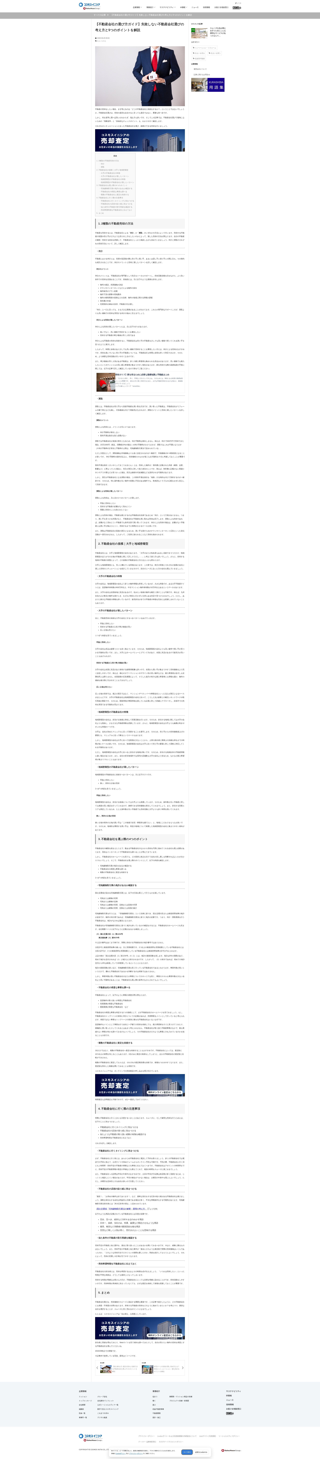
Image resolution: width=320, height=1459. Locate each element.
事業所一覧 (83, 1417)
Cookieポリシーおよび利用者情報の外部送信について (177, 1436)
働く (154, 1401)
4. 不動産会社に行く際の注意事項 (109, 198)
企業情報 (82, 1391)
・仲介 (101, 164)
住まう (154, 1396)
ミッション (83, 1396)
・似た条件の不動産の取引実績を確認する (115, 207)
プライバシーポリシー (146, 1436)
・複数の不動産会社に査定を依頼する (114, 195)
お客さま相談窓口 (233, 1409)
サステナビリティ (233, 1391)
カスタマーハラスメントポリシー (171, 1441)
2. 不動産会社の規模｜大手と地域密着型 (112, 170)
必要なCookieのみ (201, 1452)
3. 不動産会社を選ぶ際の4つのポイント (112, 185)
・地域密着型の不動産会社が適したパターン (116, 182)
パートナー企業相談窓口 (147, 1441)
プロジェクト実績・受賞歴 (179, 1401)
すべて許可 (187, 1452)
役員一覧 (82, 1413)
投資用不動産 (200, 59)
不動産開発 (156, 1413)
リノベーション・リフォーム (205, 48)
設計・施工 (156, 1417)
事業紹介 (156, 1391)
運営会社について (200, 69)
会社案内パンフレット (105, 1401)
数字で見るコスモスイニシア (107, 1409)
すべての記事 (100, 15)
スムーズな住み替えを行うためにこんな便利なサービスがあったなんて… (218, 32)
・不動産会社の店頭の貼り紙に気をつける (115, 204)
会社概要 (82, 1405)
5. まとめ (100, 213)
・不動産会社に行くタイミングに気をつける (116, 201)
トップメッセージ (85, 1401)
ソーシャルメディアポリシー (229, 1436)
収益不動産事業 (158, 1409)
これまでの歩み (103, 1413)
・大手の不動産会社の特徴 (109, 173)
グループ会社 (102, 1396)
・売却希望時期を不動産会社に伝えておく (115, 210)
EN (240, 3)
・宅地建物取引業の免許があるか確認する (115, 188)
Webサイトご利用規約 (207, 1436)
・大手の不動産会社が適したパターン (114, 176)
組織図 (81, 1409)
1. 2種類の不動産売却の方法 (107, 161)
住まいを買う (216, 53)
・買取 (101, 167)
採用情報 (230, 1404)
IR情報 (229, 1395)
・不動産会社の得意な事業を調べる (113, 192)
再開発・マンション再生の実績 (180, 1396)
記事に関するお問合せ (202, 75)
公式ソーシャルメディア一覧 (107, 1405)
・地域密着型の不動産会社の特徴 (112, 179)
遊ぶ (154, 1405)
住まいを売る (101, 41)
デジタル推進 (102, 1417)
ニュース (230, 1400)
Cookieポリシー (121, 1453)
